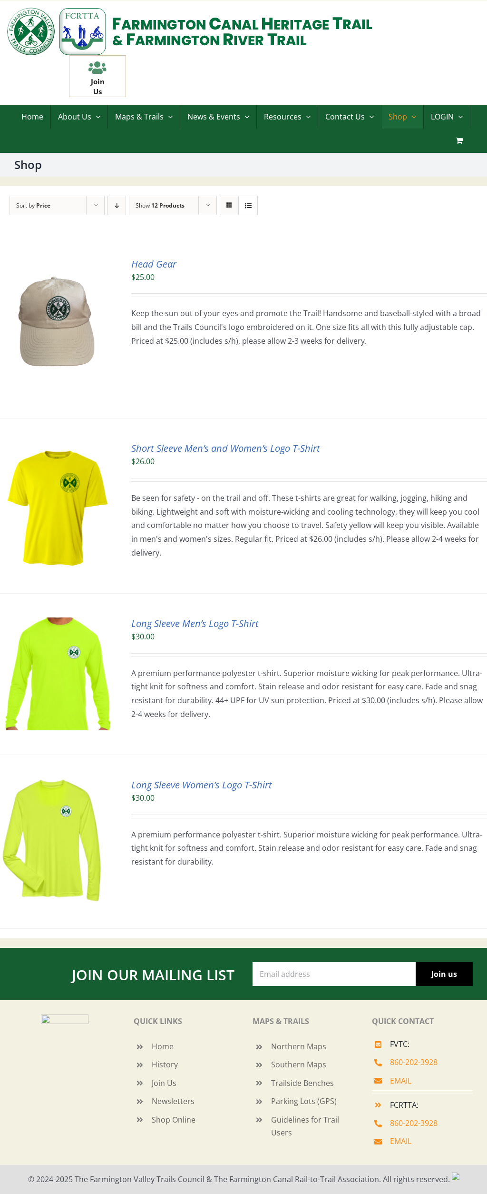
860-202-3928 (414, 1062)
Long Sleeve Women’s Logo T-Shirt (201, 784)
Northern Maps (298, 1046)
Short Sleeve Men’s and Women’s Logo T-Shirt (225, 448)
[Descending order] (116, 205)
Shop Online (173, 1119)
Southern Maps (298, 1064)
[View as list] (248, 205)
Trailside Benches (302, 1083)
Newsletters (173, 1101)
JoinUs (98, 86)
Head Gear (153, 264)
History (165, 1064)
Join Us (164, 1083)
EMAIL (400, 1080)
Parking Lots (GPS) (304, 1101)
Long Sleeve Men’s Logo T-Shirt (195, 623)
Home (163, 1046)
